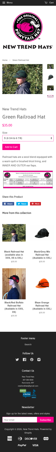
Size (4, 132)
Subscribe (45, 420)
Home (4, 60)
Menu (9, 2)
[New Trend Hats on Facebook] (24, 360)
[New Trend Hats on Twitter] (17, 360)
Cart (51, 2)
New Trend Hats (31, 429)
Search (28, 344)
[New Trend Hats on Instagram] (39, 360)
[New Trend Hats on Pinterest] (31, 360)
